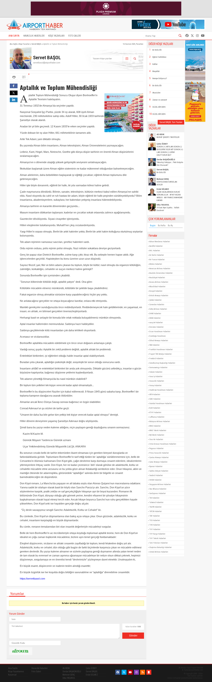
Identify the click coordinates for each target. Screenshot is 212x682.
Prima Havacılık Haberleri (159, 453)
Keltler (155, 64)
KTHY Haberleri (155, 412)
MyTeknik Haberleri (156, 435)
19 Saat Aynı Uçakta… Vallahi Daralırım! (168, 208)
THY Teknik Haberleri (157, 538)
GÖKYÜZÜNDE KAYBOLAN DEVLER (167, 182)
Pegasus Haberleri (156, 448)
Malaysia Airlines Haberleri (159, 421)
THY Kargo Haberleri (157, 534)
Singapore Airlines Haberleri (160, 484)
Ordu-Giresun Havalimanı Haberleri (162, 444)
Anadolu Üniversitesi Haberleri (161, 273)
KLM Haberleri (154, 408)
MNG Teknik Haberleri (157, 430)
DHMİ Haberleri (155, 313)
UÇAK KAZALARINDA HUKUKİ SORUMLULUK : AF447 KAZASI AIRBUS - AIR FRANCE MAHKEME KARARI (170, 194)
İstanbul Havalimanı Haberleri (160, 403)
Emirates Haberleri (156, 327)
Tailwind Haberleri (156, 502)
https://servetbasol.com (32, 578)
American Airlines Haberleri (159, 268)
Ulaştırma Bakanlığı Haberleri (160, 547)
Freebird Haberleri (156, 358)
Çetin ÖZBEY (91, 668)
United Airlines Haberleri (158, 552)
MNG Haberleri (155, 426)
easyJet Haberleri (156, 322)
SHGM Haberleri (155, 480)
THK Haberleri (154, 525)
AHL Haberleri (154, 251)
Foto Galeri (36, 671)
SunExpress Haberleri (157, 493)
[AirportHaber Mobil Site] (148, 672)
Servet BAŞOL (92, 671)
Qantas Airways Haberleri (159, 457)
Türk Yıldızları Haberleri (158, 543)
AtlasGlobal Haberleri (157, 286)
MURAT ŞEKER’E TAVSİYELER (168, 135)
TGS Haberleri (154, 520)
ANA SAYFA (14, 35)
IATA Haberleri (154, 394)
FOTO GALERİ (74, 35)
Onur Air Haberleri (156, 439)
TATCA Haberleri (155, 511)
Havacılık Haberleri (156, 381)
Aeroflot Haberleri (156, 246)
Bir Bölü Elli (157, 50)
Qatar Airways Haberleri (158, 462)
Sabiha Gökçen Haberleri (158, 471)
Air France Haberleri (157, 260)
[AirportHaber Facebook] (187, 36)
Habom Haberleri (155, 372)
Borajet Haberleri (155, 291)
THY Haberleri (154, 529)
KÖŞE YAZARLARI (56, 35)
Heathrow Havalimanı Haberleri (161, 390)
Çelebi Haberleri (155, 300)
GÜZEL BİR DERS (159, 107)
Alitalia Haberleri (155, 264)
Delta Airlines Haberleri (158, 309)
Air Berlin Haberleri (156, 255)
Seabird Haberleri (156, 475)
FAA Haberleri (154, 345)
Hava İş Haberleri (155, 376)
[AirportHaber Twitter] (192, 36)
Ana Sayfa (12, 668)
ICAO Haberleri (154, 399)
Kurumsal (12, 674)
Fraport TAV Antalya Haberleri (160, 354)
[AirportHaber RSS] (142, 672)
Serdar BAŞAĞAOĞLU (72, 671)
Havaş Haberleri (155, 385)
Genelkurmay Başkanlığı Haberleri (162, 363)
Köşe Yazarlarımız (16, 671)
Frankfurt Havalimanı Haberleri (161, 349)
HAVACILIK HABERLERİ (34, 35)
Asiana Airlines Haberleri (158, 282)
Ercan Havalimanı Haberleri (159, 331)
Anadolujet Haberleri (157, 277)
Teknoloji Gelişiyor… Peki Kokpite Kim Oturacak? (170, 162)
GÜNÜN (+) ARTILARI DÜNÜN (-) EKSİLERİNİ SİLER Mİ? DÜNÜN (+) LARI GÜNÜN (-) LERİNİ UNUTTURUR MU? (170, 149)
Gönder (133, 635)
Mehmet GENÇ (69, 674)
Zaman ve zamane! (159, 100)
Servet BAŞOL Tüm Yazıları (171, 122)
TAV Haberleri (154, 516)
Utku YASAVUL (69, 678)
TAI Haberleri (154, 498)
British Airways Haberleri (158, 295)
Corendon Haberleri (156, 304)
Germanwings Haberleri (158, 367)
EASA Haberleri (155, 318)
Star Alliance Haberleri (157, 489)
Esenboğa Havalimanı (157, 336)
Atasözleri (156, 92)
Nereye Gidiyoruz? (159, 78)
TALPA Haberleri (155, 507)
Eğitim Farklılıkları (159, 57)
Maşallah (156, 71)
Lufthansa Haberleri (156, 417)
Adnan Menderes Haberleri (159, 242)
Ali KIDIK (66, 668)
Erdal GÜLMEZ (92, 674)
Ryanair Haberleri (155, 466)
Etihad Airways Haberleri (158, 340)
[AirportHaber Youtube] (203, 36)
